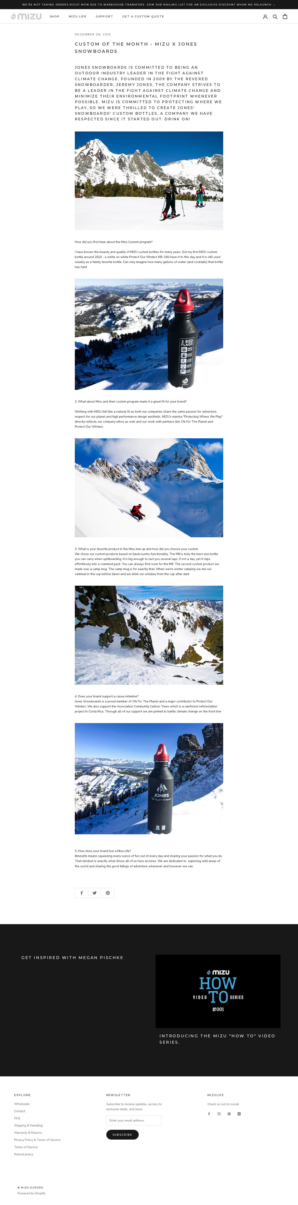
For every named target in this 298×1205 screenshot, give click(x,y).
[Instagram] (219, 1113)
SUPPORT (104, 16)
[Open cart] (285, 16)
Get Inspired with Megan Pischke (72, 957)
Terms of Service (26, 1147)
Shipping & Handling (28, 1125)
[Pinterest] (229, 1113)
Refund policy (23, 1154)
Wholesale (21, 1104)
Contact (19, 1111)
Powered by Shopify (31, 1193)
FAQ (17, 1118)
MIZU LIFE (78, 16)
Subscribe (123, 1134)
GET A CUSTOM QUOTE (143, 16)
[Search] (275, 16)
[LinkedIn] (239, 1113)
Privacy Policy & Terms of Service (37, 1140)
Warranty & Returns (28, 1133)
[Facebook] (209, 1113)
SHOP (55, 16)
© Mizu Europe (30, 1187)
